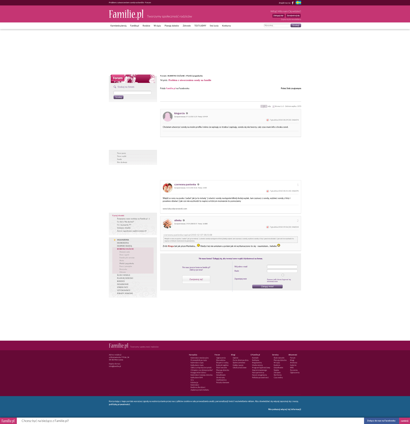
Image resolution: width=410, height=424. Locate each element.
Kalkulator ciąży (197, 365)
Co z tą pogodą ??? (124, 225)
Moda (121, 260)
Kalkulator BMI (197, 377)
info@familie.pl (115, 366)
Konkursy (226, 25)
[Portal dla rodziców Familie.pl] (126, 19)
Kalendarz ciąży (197, 362)
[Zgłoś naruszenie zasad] (268, 120)
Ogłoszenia (221, 358)
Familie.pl (134, 25)
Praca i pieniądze (125, 266)
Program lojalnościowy (261, 367)
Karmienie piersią (119, 25)
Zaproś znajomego (259, 370)
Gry (192, 380)
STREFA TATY (122, 287)
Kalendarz (195, 385)
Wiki (292, 367)
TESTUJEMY (200, 25)
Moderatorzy (257, 365)
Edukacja (194, 382)
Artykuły (293, 362)
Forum (163, 76)
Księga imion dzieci (198, 372)
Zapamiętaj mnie (240, 279)
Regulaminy (257, 362)
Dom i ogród (124, 255)
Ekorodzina (220, 360)
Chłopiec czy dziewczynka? (202, 370)
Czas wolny (278, 377)
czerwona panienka (185, 184)
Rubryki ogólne (222, 365)
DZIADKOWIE (123, 284)
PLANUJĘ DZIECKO (125, 278)
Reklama (255, 360)
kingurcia (179, 113)
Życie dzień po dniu (241, 360)
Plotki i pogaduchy (194, 76)
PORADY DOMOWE (125, 293)
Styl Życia (278, 375)
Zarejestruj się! (196, 279)
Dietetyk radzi (124, 252)
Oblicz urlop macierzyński (201, 367)
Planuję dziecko (172, 25)
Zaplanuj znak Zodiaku (200, 390)
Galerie (293, 365)
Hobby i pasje (238, 365)
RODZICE (121, 281)
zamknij (404, 421)
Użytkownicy (221, 380)
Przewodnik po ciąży (199, 360)
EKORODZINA (123, 243)
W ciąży (157, 25)
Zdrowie (187, 25)
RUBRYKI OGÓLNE (176, 76)
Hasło (236, 271)
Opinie (235, 358)
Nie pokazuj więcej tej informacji (284, 409)
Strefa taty (220, 377)
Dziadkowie (221, 375)
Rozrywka (123, 269)
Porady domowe (222, 382)
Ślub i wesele (221, 367)
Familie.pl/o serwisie (127, 258)
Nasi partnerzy (258, 372)
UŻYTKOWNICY (123, 290)
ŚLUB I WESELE (123, 275)
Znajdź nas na (285, 2)
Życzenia (294, 370)
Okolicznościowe (239, 367)
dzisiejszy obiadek (124, 228)
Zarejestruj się (293, 15)
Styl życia (214, 25)
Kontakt (255, 358)
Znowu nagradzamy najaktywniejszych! (132, 231)
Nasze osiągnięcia (259, 375)
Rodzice (146, 25)
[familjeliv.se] (298, 3)
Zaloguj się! (278, 15)
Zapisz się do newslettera (291, 19)
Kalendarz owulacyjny (200, 358)
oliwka (178, 220)
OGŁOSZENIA (123, 240)
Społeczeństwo (239, 362)
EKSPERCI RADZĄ (124, 246)
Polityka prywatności (260, 377)
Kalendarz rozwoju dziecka (202, 375)
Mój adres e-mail (240, 266)
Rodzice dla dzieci (198, 387)
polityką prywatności (119, 404)
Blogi (292, 360)
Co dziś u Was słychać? (125, 222)
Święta (276, 370)
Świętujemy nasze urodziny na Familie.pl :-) (133, 219)
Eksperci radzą (222, 362)
